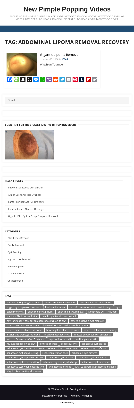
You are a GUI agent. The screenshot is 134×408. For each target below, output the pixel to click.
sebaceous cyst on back (55, 352)
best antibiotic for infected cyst (96, 302)
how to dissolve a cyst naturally (87, 320)
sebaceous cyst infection (94, 348)
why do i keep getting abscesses (24, 371)
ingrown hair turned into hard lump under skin (73, 339)
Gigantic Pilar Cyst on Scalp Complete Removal (33, 216)
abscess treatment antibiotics (59, 302)
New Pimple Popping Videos (67, 9)
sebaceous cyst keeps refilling (22, 352)
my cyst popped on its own (21, 343)
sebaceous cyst (69, 343)
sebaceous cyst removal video (23, 362)
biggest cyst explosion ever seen (24, 307)
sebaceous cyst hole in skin (62, 348)
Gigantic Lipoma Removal (59, 54)
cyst (118, 307)
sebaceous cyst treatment (95, 362)
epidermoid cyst (15, 311)
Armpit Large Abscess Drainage (25, 194)
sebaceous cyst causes (94, 343)
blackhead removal (55, 307)
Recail (64, 59)
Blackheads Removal (19, 238)
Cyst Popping (14, 252)
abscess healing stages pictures (23, 302)
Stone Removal (16, 273)
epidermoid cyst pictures (41, 311)
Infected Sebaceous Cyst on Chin (25, 187)
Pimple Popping (16, 266)
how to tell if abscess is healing (100, 330)
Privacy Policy (67, 402)
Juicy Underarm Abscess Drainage (26, 209)
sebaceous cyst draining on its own (25, 348)
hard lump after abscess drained (59, 316)
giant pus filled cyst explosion (22, 316)
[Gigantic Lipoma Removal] (22, 64)
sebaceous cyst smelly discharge (60, 362)
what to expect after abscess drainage (95, 366)
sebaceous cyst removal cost (93, 357)
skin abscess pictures (60, 366)
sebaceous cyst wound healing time (25, 366)
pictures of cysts (48, 343)
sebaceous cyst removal (60, 357)
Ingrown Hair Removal (19, 259)
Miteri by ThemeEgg (81, 395)
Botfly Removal (16, 245)
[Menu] (3, 29)
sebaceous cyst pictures (84, 352)
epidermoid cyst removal (71, 311)
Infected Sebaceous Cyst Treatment (26, 339)
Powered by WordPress (54, 395)
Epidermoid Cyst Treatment (102, 311)
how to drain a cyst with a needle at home (65, 325)
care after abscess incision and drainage (90, 307)
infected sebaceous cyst (57, 334)
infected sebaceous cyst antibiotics (92, 334)
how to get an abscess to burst (62, 330)
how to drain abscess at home (23, 325)
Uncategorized (15, 280)
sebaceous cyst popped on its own (25, 357)
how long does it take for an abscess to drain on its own (36, 320)
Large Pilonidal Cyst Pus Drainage (26, 201)
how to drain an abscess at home (24, 330)
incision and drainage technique (23, 334)
